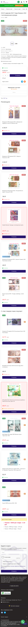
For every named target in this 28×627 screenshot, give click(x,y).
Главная (2, 9)
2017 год (5, 98)
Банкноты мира (9, 9)
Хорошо (24, 623)
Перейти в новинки (19, 5)
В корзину (17, 75)
